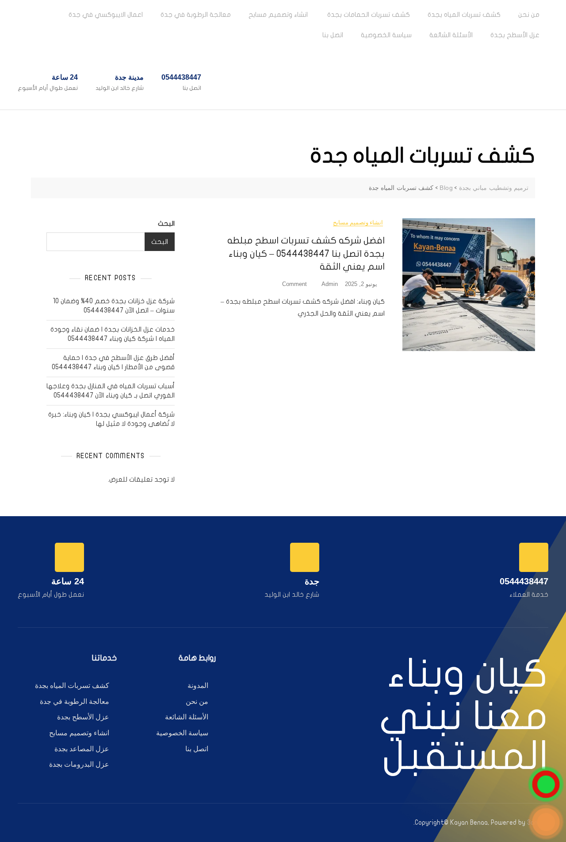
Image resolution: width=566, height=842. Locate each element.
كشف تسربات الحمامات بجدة (367, 14)
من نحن (528, 14)
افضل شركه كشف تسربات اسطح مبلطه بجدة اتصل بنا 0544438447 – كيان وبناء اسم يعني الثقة (306, 253)
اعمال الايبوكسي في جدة (106, 14)
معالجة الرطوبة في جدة (196, 14)
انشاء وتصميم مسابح (278, 14)
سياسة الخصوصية (386, 35)
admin (329, 284)
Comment (291, 283)
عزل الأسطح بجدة (514, 35)
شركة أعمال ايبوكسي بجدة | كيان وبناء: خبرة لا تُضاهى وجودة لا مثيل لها (111, 419)
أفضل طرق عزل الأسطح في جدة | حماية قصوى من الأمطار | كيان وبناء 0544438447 (113, 362)
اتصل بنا (332, 35)
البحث (166, 223)
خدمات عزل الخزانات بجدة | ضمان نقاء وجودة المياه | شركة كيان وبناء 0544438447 (112, 334)
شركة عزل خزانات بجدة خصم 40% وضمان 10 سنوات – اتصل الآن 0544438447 (114, 305)
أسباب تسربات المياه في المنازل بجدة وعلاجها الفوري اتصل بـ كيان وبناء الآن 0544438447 (110, 390)
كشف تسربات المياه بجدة (464, 14)
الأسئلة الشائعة (451, 35)
